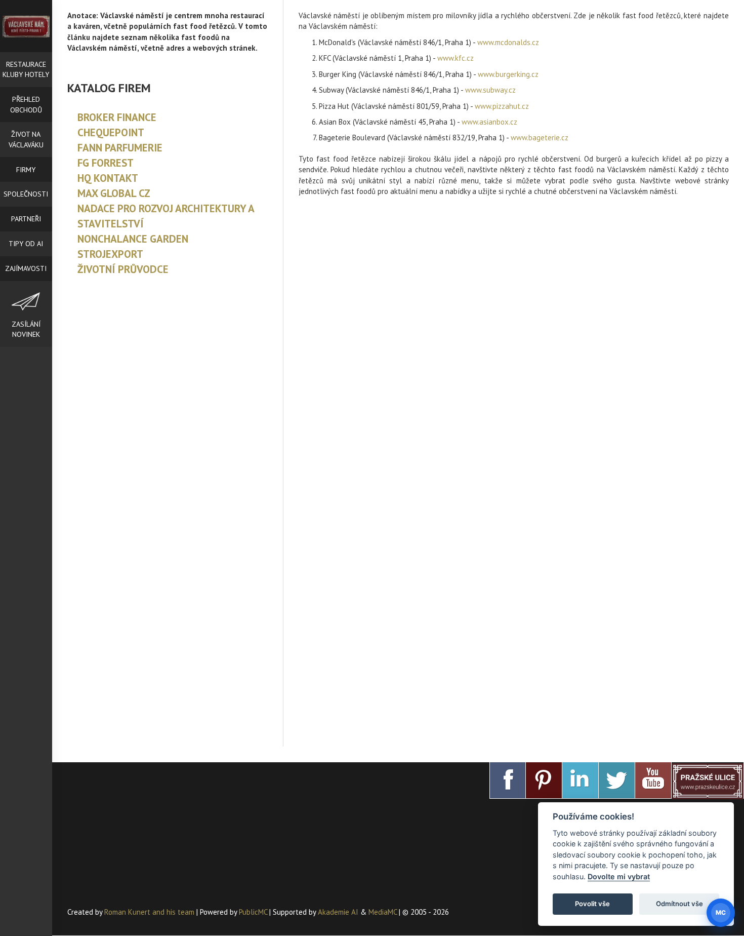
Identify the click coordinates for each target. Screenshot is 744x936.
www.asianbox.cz (489, 122)
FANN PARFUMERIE (119, 147)
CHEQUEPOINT (110, 132)
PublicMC (253, 912)
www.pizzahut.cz (502, 106)
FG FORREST (105, 163)
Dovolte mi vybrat (619, 876)
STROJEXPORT (110, 254)
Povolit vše (592, 904)
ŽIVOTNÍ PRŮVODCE (123, 269)
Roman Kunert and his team (150, 912)
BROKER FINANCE (116, 117)
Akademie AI (338, 912)
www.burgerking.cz (508, 74)
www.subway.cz (490, 90)
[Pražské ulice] (708, 780)
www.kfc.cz (455, 58)
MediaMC (382, 912)
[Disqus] (514, 336)
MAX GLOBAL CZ (113, 193)
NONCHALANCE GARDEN (132, 239)
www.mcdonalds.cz (508, 42)
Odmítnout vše (679, 904)
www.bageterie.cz (539, 137)
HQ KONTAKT (107, 178)
